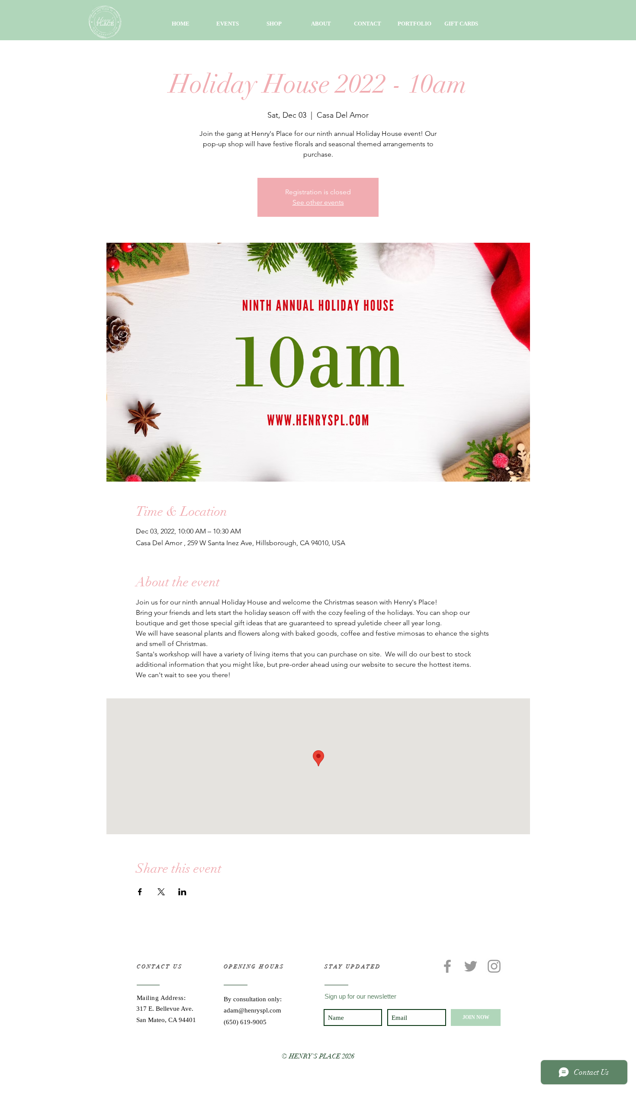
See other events (318, 202)
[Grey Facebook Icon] (447, 966)
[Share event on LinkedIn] (182, 891)
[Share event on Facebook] (140, 891)
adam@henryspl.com (252, 1010)
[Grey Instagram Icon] (494, 966)
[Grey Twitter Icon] (470, 966)
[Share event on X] (161, 891)
